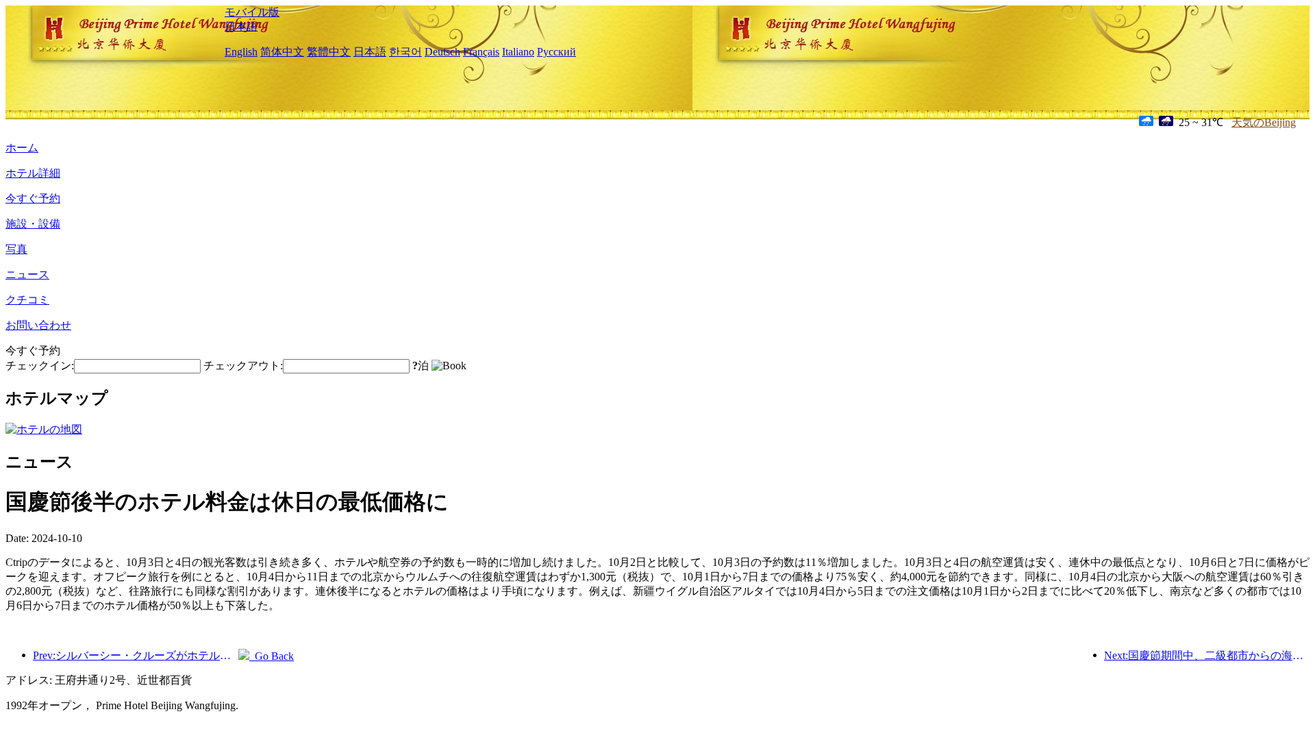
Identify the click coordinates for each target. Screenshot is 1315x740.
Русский (556, 52)
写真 (16, 249)
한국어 (405, 52)
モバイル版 (252, 12)
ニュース (27, 274)
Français (481, 52)
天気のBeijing (1263, 122)
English (241, 52)
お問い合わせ (38, 325)
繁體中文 (329, 52)
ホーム (21, 147)
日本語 (241, 26)
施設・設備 (32, 224)
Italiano (518, 52)
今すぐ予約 (32, 198)
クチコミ (27, 300)
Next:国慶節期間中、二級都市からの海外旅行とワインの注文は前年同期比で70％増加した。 (1207, 655)
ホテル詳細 (32, 173)
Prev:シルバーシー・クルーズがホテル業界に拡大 (135, 655)
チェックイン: (39, 365)
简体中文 (282, 52)
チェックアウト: (243, 365)
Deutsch (442, 52)
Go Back (271, 656)
